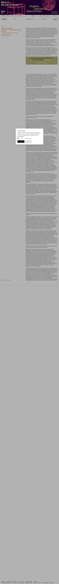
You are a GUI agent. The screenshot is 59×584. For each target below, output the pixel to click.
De (53, 15)
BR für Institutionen (20, 582)
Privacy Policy (21, 136)
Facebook (22, 581)
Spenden (39, 582)
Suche (33, 15)
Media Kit (13, 582)
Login (48, 15)
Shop (41, 15)
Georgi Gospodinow (7, 28)
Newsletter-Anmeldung (42, 62)
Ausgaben (3, 15)
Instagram (15, 581)
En (55, 15)
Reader (7, 15)
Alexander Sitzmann (14, 32)
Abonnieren (35, 581)
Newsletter (20, 15)
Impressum (3, 581)
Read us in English (45, 582)
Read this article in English (5, 34)
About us (34, 582)
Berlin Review (30, 19)
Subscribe (51, 582)
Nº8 (15, 19)
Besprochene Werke (28, 581)
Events (12, 15)
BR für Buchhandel (28, 582)
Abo (44, 15)
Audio (16, 15)
